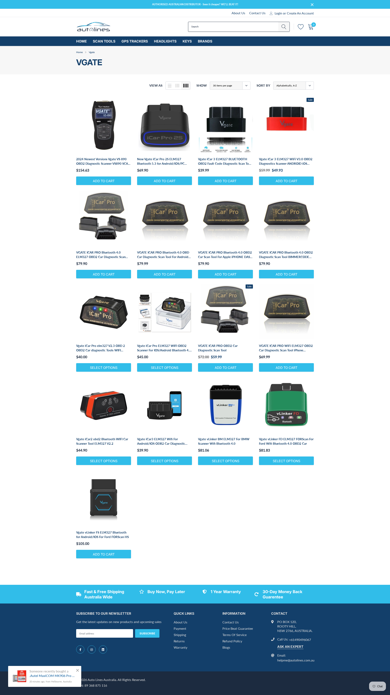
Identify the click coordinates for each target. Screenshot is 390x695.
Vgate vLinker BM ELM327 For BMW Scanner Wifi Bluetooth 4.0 (223, 441)
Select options (103, 368)
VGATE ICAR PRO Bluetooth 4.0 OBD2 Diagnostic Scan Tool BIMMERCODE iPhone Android (286, 255)
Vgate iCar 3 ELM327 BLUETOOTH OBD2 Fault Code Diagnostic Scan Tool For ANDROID (224, 161)
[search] (283, 27)
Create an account (300, 13)
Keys (187, 41)
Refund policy (232, 641)
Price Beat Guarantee (237, 628)
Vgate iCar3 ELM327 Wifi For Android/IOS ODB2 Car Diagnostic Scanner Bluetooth (161, 441)
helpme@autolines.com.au (295, 660)
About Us (238, 13)
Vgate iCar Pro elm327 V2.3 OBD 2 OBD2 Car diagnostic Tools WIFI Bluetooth (100, 348)
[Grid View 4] (185, 85)
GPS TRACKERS (134, 41)
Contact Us (257, 13)
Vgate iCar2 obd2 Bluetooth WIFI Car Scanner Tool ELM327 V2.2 (102, 441)
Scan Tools (104, 41)
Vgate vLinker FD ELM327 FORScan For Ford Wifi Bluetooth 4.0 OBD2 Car (286, 441)
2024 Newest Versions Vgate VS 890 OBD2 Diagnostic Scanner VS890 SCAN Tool (103, 161)
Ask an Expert (290, 647)
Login (278, 13)
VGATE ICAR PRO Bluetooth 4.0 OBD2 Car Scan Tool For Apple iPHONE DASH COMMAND (225, 255)
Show (201, 85)
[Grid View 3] (177, 85)
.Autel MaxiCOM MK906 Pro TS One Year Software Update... (52, 676)
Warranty (180, 647)
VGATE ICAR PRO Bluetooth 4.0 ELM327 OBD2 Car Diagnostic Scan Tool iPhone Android (101, 255)
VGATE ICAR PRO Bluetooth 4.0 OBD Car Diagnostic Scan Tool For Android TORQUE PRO (163, 255)
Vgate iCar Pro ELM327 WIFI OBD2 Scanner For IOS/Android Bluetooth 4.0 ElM (164, 348)
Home (81, 41)
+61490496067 (300, 640)
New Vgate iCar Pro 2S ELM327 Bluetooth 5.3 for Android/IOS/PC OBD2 (160, 161)
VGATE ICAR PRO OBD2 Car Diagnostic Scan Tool (218, 348)
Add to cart (104, 181)
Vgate (92, 52)
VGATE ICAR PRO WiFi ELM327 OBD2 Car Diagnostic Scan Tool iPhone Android (286, 348)
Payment (180, 628)
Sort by (263, 85)
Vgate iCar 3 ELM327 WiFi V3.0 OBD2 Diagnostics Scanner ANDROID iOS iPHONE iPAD (285, 161)
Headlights (165, 41)
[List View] (169, 85)
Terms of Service (234, 635)
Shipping (180, 635)
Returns (179, 641)
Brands (205, 41)
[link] (103, 125)
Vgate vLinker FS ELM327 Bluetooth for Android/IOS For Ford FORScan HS (102, 535)
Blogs (226, 647)
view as (155, 85)
